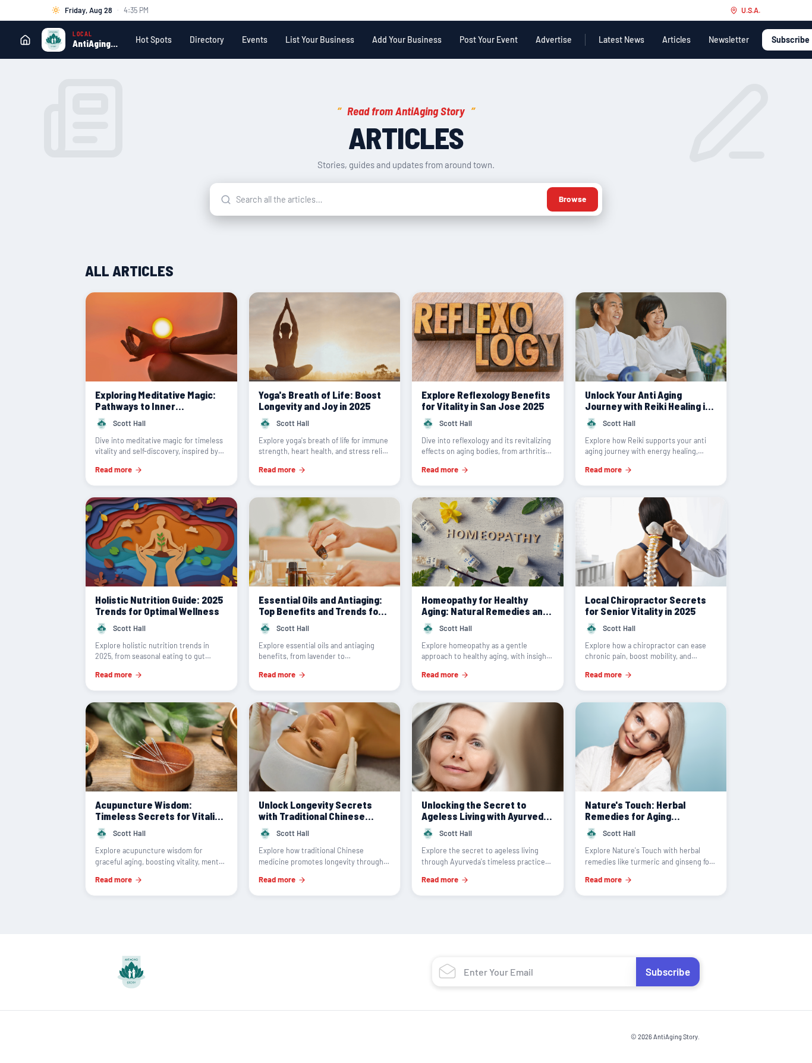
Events (254, 39)
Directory (207, 39)
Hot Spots (154, 39)
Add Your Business (407, 39)
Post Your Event (488, 39)
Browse (572, 199)
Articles (676, 39)
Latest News (621, 39)
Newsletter (729, 39)
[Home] (25, 40)
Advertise (554, 39)
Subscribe (668, 971)
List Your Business (319, 39)
